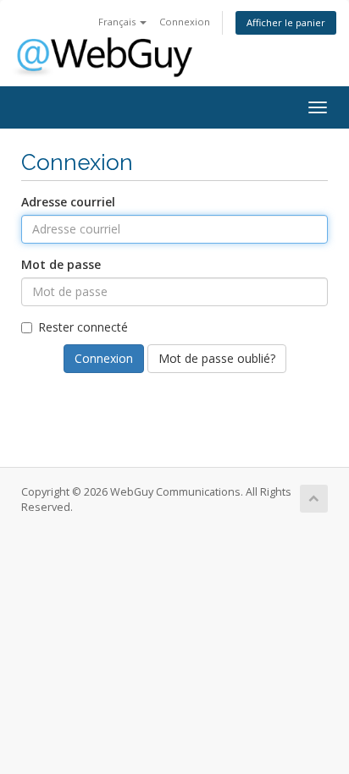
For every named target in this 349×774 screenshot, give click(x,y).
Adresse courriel (68, 202)
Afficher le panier (286, 22)
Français (118, 21)
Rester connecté (83, 327)
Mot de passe (61, 264)
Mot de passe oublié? (216, 358)
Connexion (184, 21)
